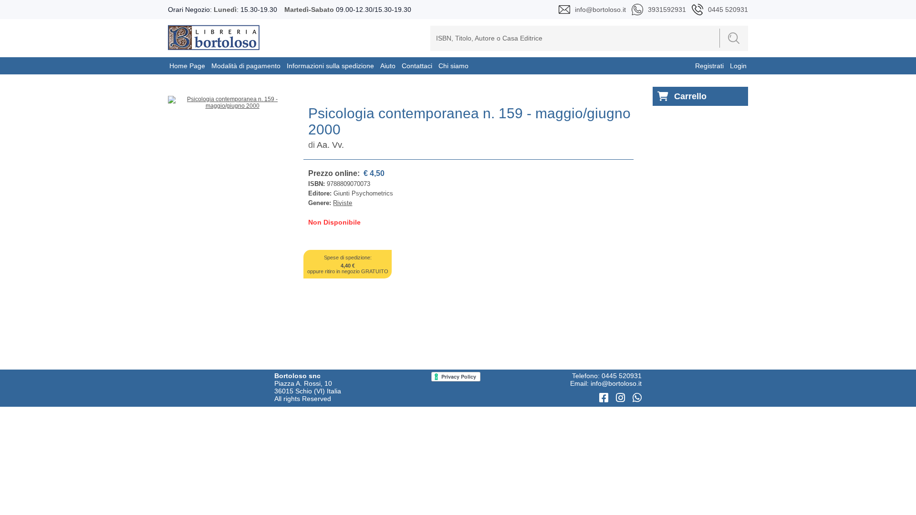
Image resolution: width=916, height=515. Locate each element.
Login (738, 66)
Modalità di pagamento (246, 66)
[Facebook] (605, 398)
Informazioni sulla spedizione (330, 66)
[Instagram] (622, 398)
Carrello (690, 96)
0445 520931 (622, 376)
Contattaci (417, 66)
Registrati (709, 66)
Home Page (187, 66)
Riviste (342, 202)
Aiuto (388, 66)
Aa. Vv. (330, 145)
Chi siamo (453, 66)
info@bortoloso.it (616, 383)
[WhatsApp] (637, 398)
